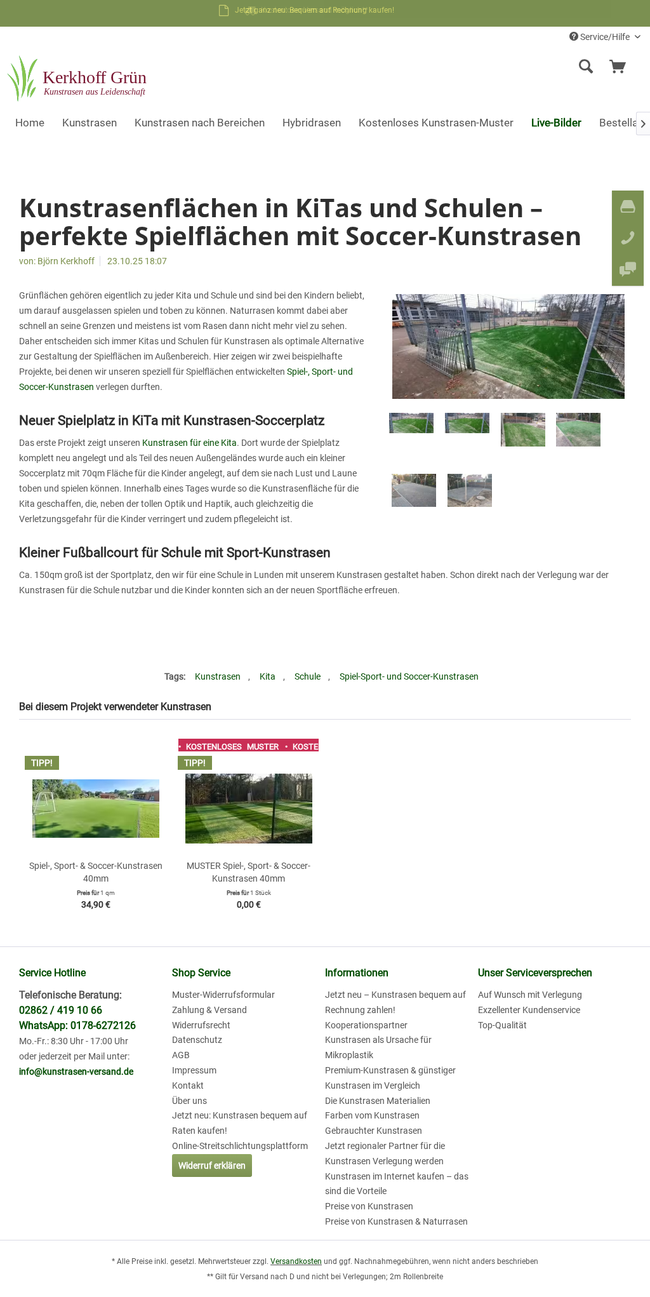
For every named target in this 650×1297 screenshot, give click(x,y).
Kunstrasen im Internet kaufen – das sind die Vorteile (396, 1184)
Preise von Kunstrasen (369, 1206)
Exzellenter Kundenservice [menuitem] (529, 1010)
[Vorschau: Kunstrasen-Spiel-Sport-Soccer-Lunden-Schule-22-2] (411, 435)
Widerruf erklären (212, 1165)
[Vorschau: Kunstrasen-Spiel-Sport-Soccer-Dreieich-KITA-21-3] (523, 435)
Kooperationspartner (366, 1025)
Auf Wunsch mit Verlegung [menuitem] (530, 995)
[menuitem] (508, 66)
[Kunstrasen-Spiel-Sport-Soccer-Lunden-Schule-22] (508, 346)
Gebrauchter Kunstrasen (373, 1131)
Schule (308, 676)
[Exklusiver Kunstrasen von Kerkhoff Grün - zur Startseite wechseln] (78, 79)
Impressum (194, 1070)
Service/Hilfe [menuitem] (605, 37)
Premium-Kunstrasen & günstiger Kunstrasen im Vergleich (390, 1078)
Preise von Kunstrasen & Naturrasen (396, 1221)
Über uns (189, 1101)
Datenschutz (197, 1040)
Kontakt (188, 1085)
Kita (267, 676)
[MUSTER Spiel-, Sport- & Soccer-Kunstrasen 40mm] (248, 808)
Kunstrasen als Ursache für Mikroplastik (378, 1047)
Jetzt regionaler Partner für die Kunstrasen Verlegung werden (385, 1153)
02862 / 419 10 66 (60, 1010)
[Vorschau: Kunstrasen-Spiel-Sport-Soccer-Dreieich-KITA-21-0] (469, 496)
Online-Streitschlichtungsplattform (240, 1146)
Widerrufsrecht (201, 1025)
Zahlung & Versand (209, 1010)
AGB (181, 1055)
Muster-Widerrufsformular (223, 995)
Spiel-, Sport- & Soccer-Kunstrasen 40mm (95, 872)
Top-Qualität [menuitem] (502, 1025)
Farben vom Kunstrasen (372, 1115)
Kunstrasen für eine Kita (189, 443)
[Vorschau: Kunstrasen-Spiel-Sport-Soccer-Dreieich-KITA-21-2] (578, 435)
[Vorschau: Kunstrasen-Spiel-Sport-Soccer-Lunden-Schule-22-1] (467, 435)
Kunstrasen (218, 676)
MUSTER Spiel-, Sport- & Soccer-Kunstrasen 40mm (248, 872)
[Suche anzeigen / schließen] (586, 66)
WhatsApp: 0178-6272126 (77, 1025)
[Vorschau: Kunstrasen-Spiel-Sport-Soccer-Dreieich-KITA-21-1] (413, 496)
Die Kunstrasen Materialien (377, 1101)
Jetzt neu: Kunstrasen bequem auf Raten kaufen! (239, 1123)
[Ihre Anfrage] (623, 66)
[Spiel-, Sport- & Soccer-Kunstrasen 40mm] (95, 808)
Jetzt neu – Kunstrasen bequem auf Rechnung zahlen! (395, 1002)
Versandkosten (296, 1261)
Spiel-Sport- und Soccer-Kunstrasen (409, 676)
